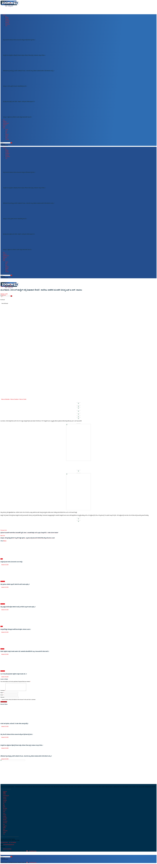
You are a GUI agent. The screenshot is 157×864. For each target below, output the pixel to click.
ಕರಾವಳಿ (4, 801)
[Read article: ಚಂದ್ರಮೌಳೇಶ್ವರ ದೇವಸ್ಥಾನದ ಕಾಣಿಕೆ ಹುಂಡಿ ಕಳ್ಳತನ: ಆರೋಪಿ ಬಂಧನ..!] (78, 618)
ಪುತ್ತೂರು (7, 17)
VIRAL (4, 792)
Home (1, 286)
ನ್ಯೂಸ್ (4, 14)
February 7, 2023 (4, 293)
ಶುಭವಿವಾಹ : (5, 830)
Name (2, 692)
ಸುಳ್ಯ (6, 25)
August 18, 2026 (4, 676)
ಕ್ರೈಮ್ (4, 126)
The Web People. (33, 851)
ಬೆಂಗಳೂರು (7, 20)
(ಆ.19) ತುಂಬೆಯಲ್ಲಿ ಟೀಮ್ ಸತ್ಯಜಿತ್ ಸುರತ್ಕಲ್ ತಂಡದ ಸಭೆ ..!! (13, 674)
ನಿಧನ (4, 811)
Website (2, 697)
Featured (2, 648)
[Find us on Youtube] (1, 860)
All (6, 16)
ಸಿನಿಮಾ (6, 129)
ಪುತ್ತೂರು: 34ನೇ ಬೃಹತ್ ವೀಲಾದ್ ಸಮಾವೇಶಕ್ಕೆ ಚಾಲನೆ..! (15, 86)
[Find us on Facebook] (0, 860)
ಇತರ (4, 127)
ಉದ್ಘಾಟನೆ (5, 800)
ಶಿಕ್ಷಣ (6, 137)
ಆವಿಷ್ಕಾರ (7, 139)
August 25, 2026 (4, 564)
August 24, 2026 (4, 587)
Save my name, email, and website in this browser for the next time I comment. (19, 699)
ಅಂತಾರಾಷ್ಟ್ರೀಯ (6, 123)
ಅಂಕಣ (4, 793)
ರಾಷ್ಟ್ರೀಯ (5, 121)
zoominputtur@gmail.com (8, 844)
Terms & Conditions (7, 848)
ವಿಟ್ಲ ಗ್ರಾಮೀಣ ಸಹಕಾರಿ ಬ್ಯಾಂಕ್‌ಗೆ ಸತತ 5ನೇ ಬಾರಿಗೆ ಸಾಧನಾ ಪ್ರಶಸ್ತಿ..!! (15, 584)
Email (1, 695)
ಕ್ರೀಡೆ (6, 131)
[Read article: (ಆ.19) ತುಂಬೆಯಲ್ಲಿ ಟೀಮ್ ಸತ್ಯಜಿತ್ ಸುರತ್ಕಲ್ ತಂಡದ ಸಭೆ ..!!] (78, 662)
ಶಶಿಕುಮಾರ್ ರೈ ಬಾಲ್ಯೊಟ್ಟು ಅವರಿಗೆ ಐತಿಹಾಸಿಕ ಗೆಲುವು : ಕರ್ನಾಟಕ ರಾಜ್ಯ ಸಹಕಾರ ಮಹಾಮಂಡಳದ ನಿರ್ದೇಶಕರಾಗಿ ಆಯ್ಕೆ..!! (28, 70)
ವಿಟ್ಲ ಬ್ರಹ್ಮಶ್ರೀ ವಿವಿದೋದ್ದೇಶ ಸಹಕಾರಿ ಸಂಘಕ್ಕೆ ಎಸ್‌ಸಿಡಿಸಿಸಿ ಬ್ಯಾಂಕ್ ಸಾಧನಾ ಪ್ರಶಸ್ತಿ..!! (17, 606)
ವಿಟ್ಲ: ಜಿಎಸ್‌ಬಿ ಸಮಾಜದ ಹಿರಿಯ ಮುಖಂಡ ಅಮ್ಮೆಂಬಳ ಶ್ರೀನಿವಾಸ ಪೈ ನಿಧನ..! (19, 39)
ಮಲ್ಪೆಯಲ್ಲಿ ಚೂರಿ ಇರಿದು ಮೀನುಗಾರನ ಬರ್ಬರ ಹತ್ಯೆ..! (11, 561)
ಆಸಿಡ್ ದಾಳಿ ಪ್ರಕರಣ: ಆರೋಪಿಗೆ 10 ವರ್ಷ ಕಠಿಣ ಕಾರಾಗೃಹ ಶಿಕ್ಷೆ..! (14, 723)
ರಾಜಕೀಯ (5, 124)
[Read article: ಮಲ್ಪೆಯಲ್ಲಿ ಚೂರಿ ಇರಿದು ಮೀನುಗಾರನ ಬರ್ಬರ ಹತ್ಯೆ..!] (78, 550)
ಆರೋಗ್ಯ (7, 134)
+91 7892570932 (4, 842)
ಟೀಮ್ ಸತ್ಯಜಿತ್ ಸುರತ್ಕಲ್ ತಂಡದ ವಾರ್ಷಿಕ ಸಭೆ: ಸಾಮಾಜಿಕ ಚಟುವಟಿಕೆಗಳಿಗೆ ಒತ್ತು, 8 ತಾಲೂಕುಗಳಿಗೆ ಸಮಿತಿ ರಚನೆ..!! (24, 651)
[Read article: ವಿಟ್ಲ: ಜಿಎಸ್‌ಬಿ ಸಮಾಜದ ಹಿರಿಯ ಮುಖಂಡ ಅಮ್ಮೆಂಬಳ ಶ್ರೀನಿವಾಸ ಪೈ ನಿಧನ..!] (78, 729)
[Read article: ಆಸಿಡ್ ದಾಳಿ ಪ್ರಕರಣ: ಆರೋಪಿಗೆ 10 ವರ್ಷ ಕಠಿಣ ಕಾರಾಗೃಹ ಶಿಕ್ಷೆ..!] (78, 714)
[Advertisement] (22, 10)
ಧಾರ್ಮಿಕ (4, 809)
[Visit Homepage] (9, 6)
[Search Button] (0, 141)
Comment (2, 690)
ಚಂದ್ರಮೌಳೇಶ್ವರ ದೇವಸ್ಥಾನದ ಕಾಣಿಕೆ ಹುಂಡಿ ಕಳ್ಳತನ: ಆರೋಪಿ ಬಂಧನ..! (15, 629)
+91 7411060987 (12, 842)
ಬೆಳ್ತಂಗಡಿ (7, 22)
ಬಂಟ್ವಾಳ (7, 19)
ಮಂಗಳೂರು (7, 24)
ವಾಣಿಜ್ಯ (6, 135)
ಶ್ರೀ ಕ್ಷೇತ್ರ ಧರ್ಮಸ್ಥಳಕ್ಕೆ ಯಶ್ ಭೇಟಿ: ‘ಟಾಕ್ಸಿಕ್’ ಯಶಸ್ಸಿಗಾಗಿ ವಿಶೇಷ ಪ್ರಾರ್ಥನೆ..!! (19, 101)
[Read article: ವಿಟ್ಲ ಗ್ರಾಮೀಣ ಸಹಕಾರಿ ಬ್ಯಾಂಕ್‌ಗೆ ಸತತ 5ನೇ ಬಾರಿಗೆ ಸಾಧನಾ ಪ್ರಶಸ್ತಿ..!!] (78, 573)
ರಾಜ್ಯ (4, 119)
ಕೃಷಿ (6, 132)
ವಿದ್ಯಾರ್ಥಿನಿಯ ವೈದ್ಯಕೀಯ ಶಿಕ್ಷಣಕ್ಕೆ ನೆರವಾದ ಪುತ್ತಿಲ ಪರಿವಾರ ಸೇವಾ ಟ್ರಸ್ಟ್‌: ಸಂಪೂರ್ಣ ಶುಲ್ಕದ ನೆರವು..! (24, 55)
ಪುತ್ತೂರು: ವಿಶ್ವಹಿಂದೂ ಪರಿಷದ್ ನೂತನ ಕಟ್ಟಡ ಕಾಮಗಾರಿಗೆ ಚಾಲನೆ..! (17, 117)
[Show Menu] (0, 280)
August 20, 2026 (4, 632)
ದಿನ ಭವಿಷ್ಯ (5, 808)
